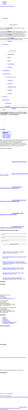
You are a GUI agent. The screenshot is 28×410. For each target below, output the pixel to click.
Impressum (5, 318)
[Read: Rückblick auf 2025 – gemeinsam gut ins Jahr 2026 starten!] (4, 250)
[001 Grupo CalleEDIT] (14, 26)
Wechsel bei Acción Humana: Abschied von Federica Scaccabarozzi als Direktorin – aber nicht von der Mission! (15, 262)
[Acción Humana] (10, 14)
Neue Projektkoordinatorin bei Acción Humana (12, 256)
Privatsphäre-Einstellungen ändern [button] (10, 322)
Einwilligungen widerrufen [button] (8, 323)
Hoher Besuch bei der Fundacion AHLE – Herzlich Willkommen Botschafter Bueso (13, 268)
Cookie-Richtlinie (6, 321)
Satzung (4, 317)
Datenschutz (5, 319)
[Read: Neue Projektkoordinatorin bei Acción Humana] (4, 255)
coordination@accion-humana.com (7, 6)
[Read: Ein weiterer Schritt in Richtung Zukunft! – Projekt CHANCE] (4, 271)
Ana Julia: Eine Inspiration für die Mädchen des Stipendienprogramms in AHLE (12, 278)
